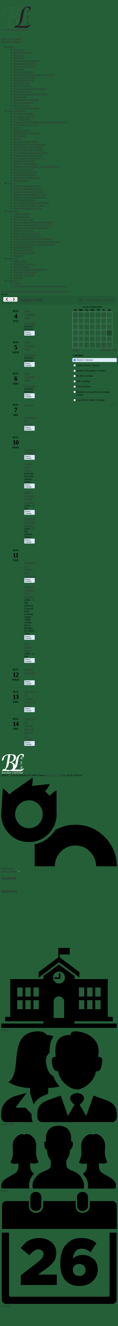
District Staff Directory (25, 66)
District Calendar (22, 130)
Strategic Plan (20, 97)
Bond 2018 (19, 58)
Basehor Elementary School (27, 186)
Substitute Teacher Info (25, 272)
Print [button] (81, 300)
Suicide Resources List (25, 253)
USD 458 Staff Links (24, 275)
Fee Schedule (20, 136)
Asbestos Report (22, 216)
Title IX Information (23, 102)
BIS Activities (83, 381)
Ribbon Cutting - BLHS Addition (29, 497)
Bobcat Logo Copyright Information (31, 227)
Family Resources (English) (27, 233)
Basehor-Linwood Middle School (30, 194)
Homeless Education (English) (28, 147)
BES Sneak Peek (27, 647)
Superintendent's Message (26, 99)
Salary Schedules (22, 266)
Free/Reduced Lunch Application (30, 144)
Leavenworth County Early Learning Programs (36, 241)
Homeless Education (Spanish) (28, 150)
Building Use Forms (23, 230)
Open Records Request (25, 77)
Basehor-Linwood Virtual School (30, 197)
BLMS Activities (85, 376)
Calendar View (108, 350)
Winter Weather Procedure (26, 108)
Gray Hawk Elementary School (29, 205)
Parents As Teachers (23, 247)
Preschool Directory (23, 250)
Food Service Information (26, 141)
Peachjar (63, 291)
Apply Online (20, 261)
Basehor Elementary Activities (91, 370)
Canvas (17, 127)
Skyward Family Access (25, 172)
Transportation (21, 180)
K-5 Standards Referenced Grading (31, 152)
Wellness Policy (21, 105)
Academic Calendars (24, 113)
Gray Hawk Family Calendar (91, 400)
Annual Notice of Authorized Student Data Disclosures (40, 122)
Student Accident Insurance (27, 177)
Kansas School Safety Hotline (28, 155)
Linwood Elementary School (27, 208)
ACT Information (22, 119)
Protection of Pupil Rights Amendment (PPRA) (36, 166)
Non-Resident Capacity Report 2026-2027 (34, 74)
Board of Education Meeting (30, 522)
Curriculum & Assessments (27, 61)
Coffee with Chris (28, 467)
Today (76, 350)
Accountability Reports (12, 291)
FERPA (17, 138)
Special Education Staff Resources (30, 269)
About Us (18, 49)
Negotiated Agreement (24, 264)
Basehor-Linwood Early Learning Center (93, 393)
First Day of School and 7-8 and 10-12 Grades (29, 729)
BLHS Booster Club (23, 219)
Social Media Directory (25, 175)
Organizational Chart (24, 80)
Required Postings (22, 86)
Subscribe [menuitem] (110, 300)
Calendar (28, 291)
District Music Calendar (88, 365)
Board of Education (23, 52)
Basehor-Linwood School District (16, 18)
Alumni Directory (22, 214)
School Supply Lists (23, 169)
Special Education (22, 91)
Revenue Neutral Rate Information (30, 88)
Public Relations (21, 83)
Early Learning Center (24, 200)
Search (17, 283)
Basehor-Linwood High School (29, 191)
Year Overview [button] (94, 300)
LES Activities (84, 386)
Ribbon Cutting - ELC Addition (29, 592)
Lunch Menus (52, 291)
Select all (112, 404)
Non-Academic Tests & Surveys (29, 158)
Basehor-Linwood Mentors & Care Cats (33, 225)
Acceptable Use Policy (25, 116)
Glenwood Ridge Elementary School (31, 202)
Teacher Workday (30, 671)
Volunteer (18, 255)
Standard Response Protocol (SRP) (30, 94)
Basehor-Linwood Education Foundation (33, 222)
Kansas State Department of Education (32, 239)
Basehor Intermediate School (27, 189)
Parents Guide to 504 (24, 161)
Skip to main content (11, 39)
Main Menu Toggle (10, 41)
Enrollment (19, 69)
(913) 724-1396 (53, 775)
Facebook (8, 878)
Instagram (9, 891)
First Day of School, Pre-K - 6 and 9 (29, 698)
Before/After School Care (26, 125)
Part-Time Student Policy (26, 163)
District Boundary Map (25, 63)
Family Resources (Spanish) (27, 236)
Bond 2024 (19, 55)
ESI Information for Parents (27, 133)
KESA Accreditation (23, 72)
